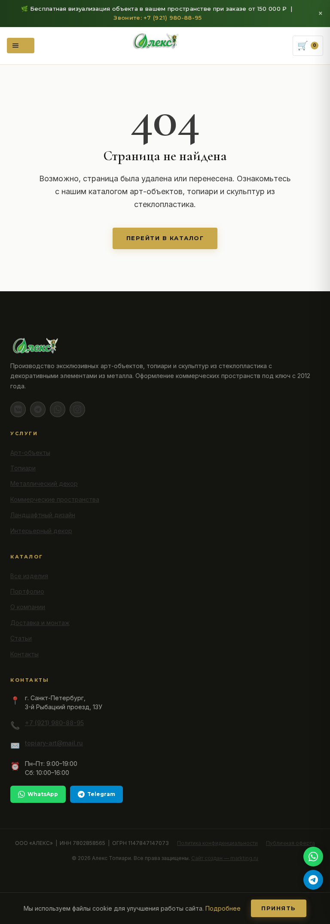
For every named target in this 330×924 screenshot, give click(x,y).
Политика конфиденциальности (217, 843)
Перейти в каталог (165, 238)
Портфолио (27, 591)
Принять (278, 908)
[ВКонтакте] (18, 409)
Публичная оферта (290, 843)
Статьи (21, 638)
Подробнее (223, 908)
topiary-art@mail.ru (54, 743)
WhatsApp (43, 794)
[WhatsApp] (57, 409)
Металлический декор (44, 483)
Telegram (101, 794)
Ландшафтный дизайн (42, 514)
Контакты (24, 654)
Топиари (23, 468)
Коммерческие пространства (54, 499)
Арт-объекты (30, 452)
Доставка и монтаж (40, 622)
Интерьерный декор (41, 530)
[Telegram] (38, 409)
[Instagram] (77, 409)
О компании (27, 606)
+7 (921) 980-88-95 (54, 722)
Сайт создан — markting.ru (224, 858)
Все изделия (29, 575)
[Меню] (20, 45)
